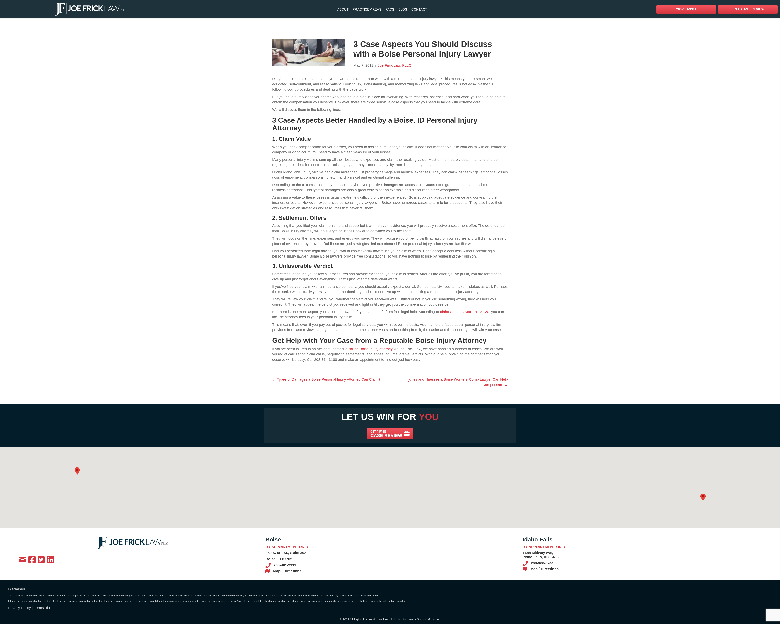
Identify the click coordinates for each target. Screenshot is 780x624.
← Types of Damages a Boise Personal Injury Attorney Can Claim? (326, 379)
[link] (343, 9)
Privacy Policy (19, 608)
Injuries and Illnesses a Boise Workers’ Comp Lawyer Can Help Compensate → (456, 382)
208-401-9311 (285, 565)
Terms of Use (44, 608)
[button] (390, 433)
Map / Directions (287, 571)
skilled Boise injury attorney (370, 349)
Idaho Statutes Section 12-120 (464, 312)
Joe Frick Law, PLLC (394, 65)
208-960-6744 (542, 563)
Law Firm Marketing (389, 619)
